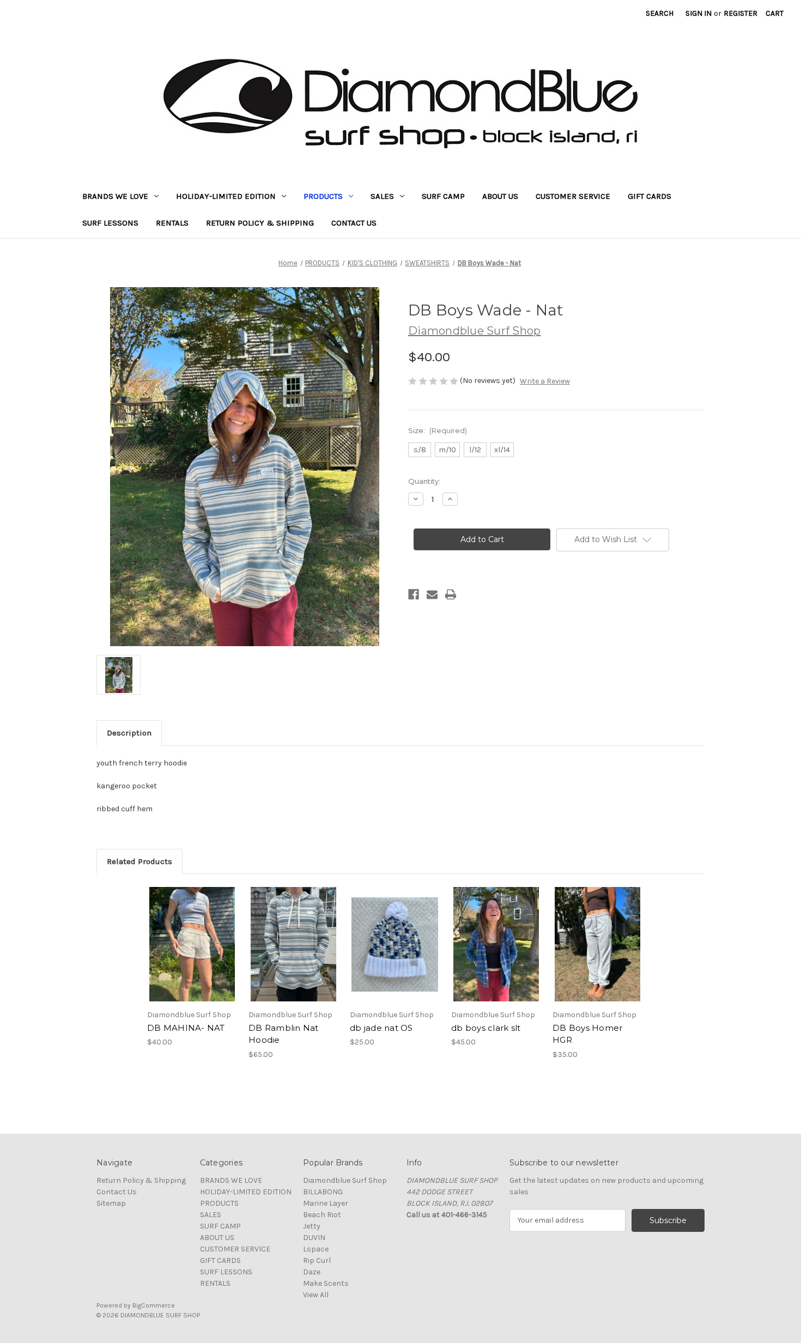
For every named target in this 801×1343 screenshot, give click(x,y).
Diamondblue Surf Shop (345, 1180)
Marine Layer (325, 1203)
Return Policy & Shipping (260, 223)
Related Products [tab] (139, 861)
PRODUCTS (323, 196)
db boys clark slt (485, 1028)
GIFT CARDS (649, 196)
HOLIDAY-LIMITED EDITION (226, 196)
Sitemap (111, 1203)
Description (129, 733)
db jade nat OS (381, 1028)
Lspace (316, 1249)
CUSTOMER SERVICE (573, 196)
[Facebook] (413, 594)
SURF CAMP (443, 196)
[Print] (450, 594)
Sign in (698, 13)
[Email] (432, 594)
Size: (437, 430)
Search (659, 13)
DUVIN (314, 1237)
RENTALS (172, 223)
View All (316, 1294)
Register (740, 13)
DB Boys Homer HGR (587, 1034)
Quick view (183, 935)
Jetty (311, 1226)
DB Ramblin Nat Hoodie (283, 1034)
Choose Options (192, 954)
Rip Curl (317, 1260)
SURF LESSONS (110, 223)
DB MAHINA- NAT (186, 1028)
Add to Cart (394, 954)
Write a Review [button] (545, 381)
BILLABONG (323, 1191)
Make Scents (326, 1283)
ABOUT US (500, 196)
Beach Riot (322, 1214)
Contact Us (354, 223)
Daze (311, 1272)
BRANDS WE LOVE (115, 196)
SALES (382, 196)
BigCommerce (153, 1305)
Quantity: (424, 481)
